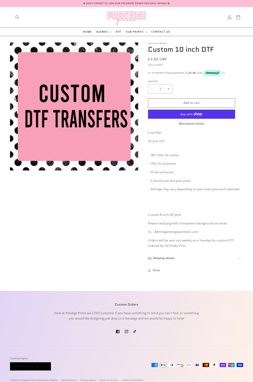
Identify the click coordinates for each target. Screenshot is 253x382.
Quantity (153, 81)
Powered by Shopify (47, 380)
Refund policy (69, 380)
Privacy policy (88, 380)
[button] (17, 17)
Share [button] (156, 270)
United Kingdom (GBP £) (28, 366)
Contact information (133, 380)
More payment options (191, 123)
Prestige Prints (27, 380)
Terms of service (109, 380)
